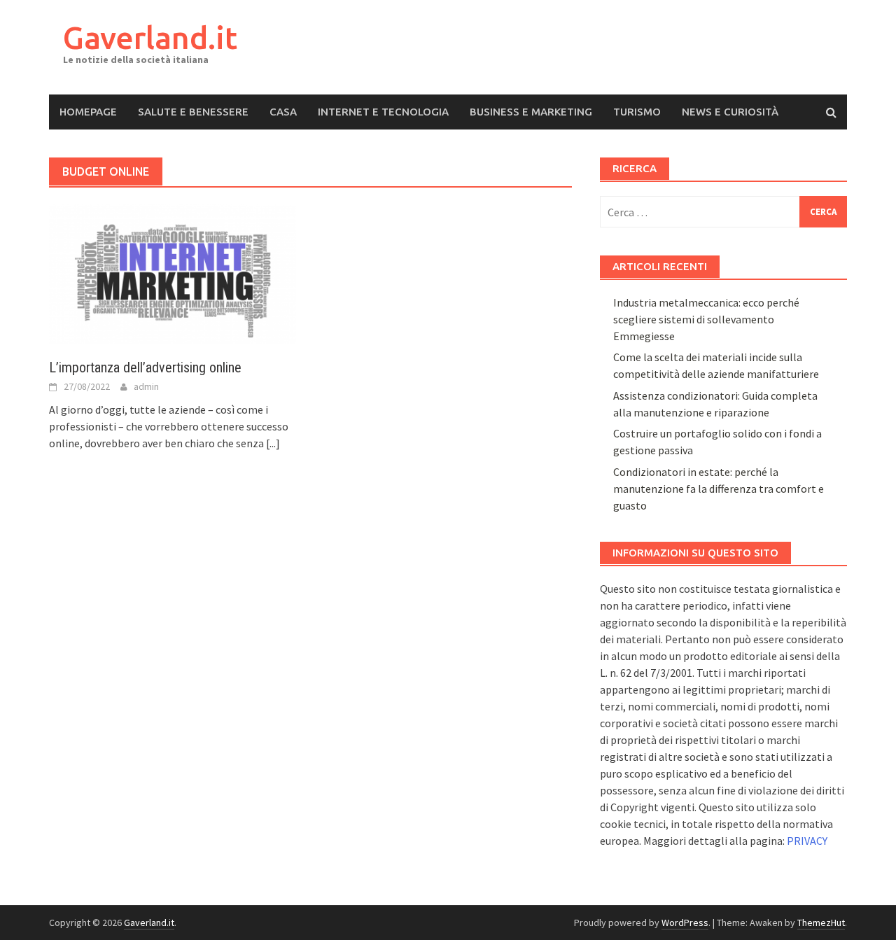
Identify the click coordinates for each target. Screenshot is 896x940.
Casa (283, 112)
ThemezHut (821, 922)
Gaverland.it (150, 37)
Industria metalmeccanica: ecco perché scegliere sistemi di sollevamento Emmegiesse (706, 319)
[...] (273, 443)
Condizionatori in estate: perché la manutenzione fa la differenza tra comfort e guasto (718, 488)
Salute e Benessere (193, 112)
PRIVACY (807, 841)
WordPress (685, 922)
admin (146, 386)
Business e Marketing (531, 112)
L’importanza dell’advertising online (145, 367)
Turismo (637, 112)
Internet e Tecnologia (383, 112)
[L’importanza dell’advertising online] (172, 273)
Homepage (88, 112)
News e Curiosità (730, 112)
